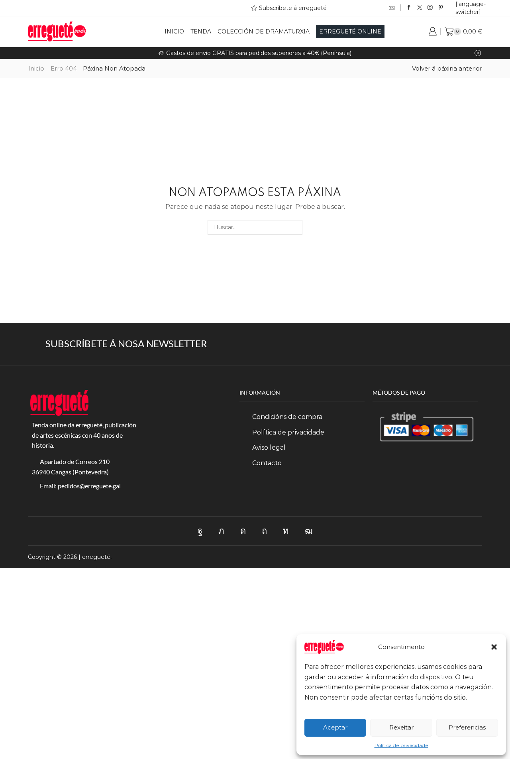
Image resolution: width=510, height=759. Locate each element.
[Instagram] (430, 8)
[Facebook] (409, 8)
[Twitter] (419, 8)
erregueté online (350, 31)
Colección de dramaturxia (264, 31)
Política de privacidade (401, 745)
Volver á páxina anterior (447, 68)
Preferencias (467, 727)
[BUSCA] (295, 227)
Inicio (174, 31)
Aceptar (335, 727)
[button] (494, 647)
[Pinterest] (440, 8)
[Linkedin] (286, 531)
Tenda (200, 31)
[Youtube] (309, 531)
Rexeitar (401, 727)
